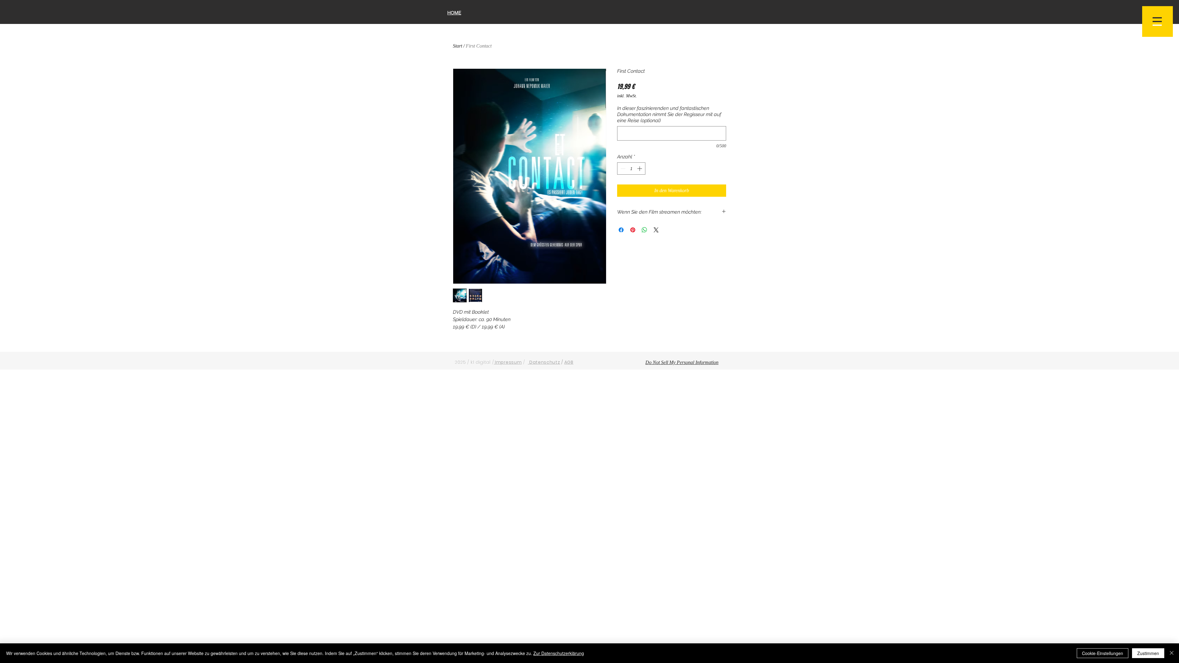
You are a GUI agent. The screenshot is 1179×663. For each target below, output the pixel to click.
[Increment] (640, 168)
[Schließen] (1171, 653)
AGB (569, 362)
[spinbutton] (631, 168)
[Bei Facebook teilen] (621, 230)
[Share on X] (656, 230)
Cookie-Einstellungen (1102, 653)
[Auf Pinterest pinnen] (632, 230)
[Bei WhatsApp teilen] (644, 230)
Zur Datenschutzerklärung (558, 653)
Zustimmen (1148, 653)
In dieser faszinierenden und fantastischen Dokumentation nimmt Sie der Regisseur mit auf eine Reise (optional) (669, 114)
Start (457, 45)
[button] (1157, 21)
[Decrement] (622, 168)
